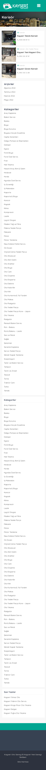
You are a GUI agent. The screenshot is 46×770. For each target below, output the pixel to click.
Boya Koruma (10, 129)
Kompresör (9, 212)
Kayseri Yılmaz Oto (12, 697)
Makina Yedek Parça (12, 228)
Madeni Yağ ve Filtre (12, 224)
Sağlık (6, 339)
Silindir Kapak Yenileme (13, 355)
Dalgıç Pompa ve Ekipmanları (16, 141)
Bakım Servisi (9, 117)
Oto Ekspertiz (9, 280)
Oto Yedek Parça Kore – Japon (17, 311)
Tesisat (7, 375)
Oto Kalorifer (9, 287)
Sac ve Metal (9, 335)
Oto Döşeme (9, 276)
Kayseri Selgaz (10, 709)
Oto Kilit (7, 291)
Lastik (6, 216)
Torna (6, 379)
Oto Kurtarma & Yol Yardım (15, 295)
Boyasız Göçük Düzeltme (14, 133)
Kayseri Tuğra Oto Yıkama (15, 713)
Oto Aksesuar (10, 256)
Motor (6, 236)
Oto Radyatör (10, 303)
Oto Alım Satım (10, 260)
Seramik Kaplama (11, 347)
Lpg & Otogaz (10, 220)
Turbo (6, 387)
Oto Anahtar (9, 264)
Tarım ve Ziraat (10, 371)
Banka (6, 121)
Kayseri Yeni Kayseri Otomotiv (31, 52)
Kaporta (7, 192)
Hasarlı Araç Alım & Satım (14, 169)
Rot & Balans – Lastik (13, 331)
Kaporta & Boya (11, 196)
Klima (6, 208)
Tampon (7, 367)
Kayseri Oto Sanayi (13, 754)
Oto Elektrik (9, 284)
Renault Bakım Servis (13, 323)
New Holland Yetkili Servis (14, 244)
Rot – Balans (9, 327)
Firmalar (14, 22)
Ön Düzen (8, 248)
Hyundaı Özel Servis (12, 180)
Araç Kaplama (10, 113)
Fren (6, 161)
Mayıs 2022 (8, 100)
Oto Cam (8, 272)
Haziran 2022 (9, 96)
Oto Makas (8, 299)
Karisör (22, 32)
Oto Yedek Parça (32, 49)
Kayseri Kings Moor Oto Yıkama (17, 705)
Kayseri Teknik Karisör (27, 36)
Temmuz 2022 (9, 92)
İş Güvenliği (8, 184)
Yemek (7, 391)
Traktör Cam (9, 383)
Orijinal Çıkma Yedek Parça (15, 252)
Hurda (6, 176)
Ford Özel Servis (11, 157)
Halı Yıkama (9, 165)
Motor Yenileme (10, 240)
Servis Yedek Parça (12, 351)
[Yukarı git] (42, 766)
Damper (7, 145)
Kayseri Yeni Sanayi (33, 754)
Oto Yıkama (9, 315)
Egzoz (6, 149)
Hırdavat (7, 173)
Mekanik (7, 232)
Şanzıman (8, 343)
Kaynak (7, 204)
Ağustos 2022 (9, 88)
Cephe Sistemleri (11, 137)
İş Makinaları (9, 188)
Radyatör (8, 319)
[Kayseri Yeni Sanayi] (15, 10)
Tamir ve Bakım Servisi (13, 363)
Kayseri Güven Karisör (27, 69)
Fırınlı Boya (8, 153)
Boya (6, 125)
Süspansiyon (9, 359)
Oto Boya (8, 268)
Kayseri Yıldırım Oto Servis (15, 701)
